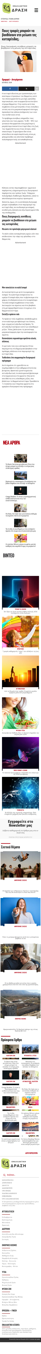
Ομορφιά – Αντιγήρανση (10, 1299)
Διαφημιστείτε (7, 1188)
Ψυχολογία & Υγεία (30, 1056)
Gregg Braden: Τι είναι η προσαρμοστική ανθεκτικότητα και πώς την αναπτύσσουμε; (21, 498)
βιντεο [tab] (8, 556)
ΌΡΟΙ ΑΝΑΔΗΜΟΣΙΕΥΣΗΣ (10, 1199)
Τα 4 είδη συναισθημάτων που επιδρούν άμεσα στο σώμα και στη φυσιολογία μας (21, 530)
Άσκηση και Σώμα (8, 1294)
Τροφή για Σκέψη (8, 1321)
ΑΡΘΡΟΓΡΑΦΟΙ (7, 1183)
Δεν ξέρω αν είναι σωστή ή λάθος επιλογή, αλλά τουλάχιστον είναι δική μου (20, 612)
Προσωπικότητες (8, 1318)
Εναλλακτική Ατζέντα (11, 1325)
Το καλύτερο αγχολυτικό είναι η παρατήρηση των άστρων (10, 1141)
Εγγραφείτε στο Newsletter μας (20, 823)
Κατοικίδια (6, 1253)
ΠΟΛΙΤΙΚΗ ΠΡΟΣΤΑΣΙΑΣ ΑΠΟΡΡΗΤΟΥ (20, 837)
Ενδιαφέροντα (10, 1107)
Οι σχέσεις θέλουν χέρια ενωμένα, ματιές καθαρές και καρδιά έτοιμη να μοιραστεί (21, 545)
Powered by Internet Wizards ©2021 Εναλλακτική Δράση (24, 1339)
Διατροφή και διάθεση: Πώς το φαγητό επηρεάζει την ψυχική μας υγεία (20, 733)
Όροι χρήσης (6, 1191)
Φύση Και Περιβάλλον (10, 1305)
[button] (36, 10)
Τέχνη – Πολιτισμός (9, 1264)
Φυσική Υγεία (7, 1285)
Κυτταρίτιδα (4, 19)
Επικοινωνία (7, 1196)
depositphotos (7, 1180)
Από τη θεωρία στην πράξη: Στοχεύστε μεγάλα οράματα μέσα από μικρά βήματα (20, 692)
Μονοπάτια (6, 1222)
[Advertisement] (20, 165)
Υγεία (4, 1272)
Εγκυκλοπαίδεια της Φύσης (12, 1297)
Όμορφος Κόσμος (20, 1019)
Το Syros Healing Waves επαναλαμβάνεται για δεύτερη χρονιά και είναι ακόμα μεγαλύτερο (30, 1141)
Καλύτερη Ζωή (10, 1056)
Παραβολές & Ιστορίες (10, 1258)
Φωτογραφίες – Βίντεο (10, 1266)
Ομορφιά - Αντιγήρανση (10, 21)
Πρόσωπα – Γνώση (9, 1311)
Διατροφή (6, 1229)
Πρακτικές (5, 1225)
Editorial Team (7, 83)
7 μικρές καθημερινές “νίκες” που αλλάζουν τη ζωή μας (21, 652)
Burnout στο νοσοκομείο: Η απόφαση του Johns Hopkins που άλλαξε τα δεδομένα (21, 482)
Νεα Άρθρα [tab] (11, 443)
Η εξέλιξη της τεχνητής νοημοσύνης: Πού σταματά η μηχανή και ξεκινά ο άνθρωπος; (20, 813)
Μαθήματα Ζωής (8, 1256)
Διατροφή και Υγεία (9, 1237)
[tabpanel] (20, 499)
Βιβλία (30, 1107)
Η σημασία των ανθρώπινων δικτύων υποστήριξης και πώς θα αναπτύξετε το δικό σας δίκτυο (20, 891)
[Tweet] (26, 89)
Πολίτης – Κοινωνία (9, 1261)
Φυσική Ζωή (6, 1289)
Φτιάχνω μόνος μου (9, 1302)
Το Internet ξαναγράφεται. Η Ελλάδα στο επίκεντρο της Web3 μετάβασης (20, 773)
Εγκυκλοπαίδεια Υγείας (10, 1277)
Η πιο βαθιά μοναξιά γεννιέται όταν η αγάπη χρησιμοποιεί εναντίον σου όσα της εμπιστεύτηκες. (20, 984)
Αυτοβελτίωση (27, 1081)
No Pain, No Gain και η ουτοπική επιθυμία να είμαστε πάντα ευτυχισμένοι (21, 515)
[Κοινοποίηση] (10, 89)
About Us (5, 1185)
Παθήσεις (5, 1280)
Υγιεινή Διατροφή (14, 19)
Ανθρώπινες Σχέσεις (20, 880)
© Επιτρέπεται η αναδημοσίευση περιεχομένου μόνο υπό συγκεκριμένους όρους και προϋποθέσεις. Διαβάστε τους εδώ (20, 1203)
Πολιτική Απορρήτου (9, 1193)
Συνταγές (5, 1239)
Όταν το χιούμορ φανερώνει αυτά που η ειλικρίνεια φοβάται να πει (20, 937)
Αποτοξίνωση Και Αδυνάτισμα (12, 1234)
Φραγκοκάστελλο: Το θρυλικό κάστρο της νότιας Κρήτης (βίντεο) (20, 1030)
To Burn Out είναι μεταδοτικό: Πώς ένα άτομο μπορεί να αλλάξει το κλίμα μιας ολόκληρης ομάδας (20, 466)
